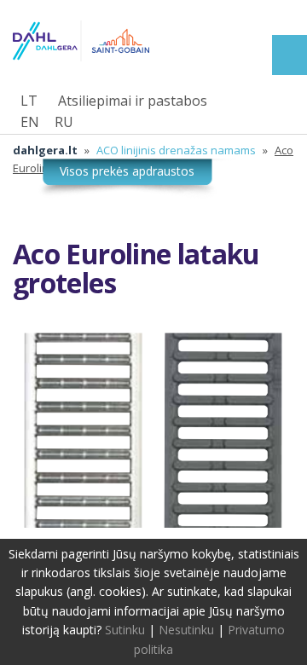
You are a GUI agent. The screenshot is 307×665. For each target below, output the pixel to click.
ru (64, 122)
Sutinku (125, 630)
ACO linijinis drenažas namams (176, 150)
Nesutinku (186, 630)
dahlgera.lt (45, 150)
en (29, 122)
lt (29, 100)
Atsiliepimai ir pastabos (132, 100)
